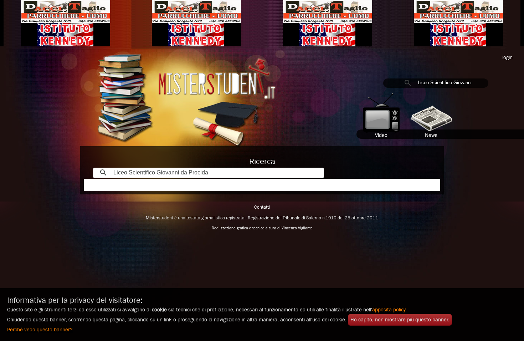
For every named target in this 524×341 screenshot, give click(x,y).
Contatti (262, 207)
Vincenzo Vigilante (297, 228)
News (431, 135)
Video (381, 135)
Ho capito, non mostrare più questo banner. (399, 319)
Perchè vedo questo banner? (40, 329)
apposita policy (388, 309)
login (507, 57)
